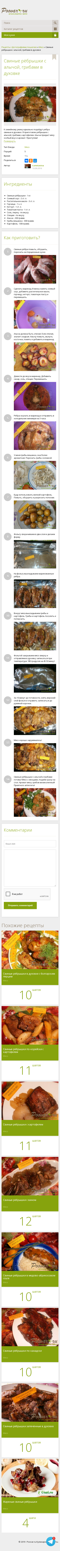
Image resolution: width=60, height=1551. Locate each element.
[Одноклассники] (31, 161)
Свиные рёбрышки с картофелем (23, 1124)
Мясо (27, 147)
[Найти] (55, 23)
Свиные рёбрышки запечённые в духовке (28, 1426)
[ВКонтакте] (26, 161)
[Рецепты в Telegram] (50, 1541)
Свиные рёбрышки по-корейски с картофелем (23, 1050)
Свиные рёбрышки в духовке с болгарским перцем (29, 975)
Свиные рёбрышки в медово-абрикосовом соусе (29, 1277)
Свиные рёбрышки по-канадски (22, 1350)
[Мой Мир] (35, 161)
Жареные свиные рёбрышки (20, 1501)
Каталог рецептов (13, 28)
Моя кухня (9, 35)
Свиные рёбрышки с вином (19, 1200)
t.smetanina (38, 165)
